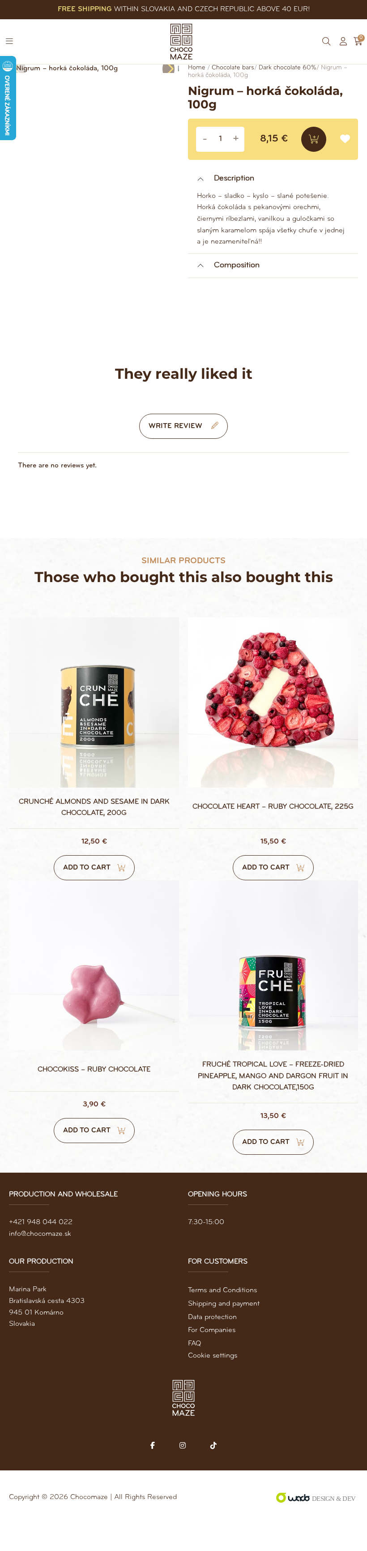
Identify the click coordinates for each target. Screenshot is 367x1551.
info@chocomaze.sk (40, 1234)
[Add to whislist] (345, 139)
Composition (237, 265)
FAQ (194, 1343)
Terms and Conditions (222, 1290)
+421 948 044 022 (41, 1222)
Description (234, 179)
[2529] (313, 139)
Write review (177, 426)
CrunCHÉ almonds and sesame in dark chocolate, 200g (94, 807)
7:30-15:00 (206, 1222)
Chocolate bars (233, 67)
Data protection (212, 1317)
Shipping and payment (224, 1303)
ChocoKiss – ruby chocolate (94, 1069)
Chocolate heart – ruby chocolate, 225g (273, 806)
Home (196, 67)
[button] (9, 42)
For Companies (211, 1330)
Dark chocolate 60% (287, 67)
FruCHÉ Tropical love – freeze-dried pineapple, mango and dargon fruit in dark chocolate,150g (273, 1076)
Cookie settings (212, 1355)
